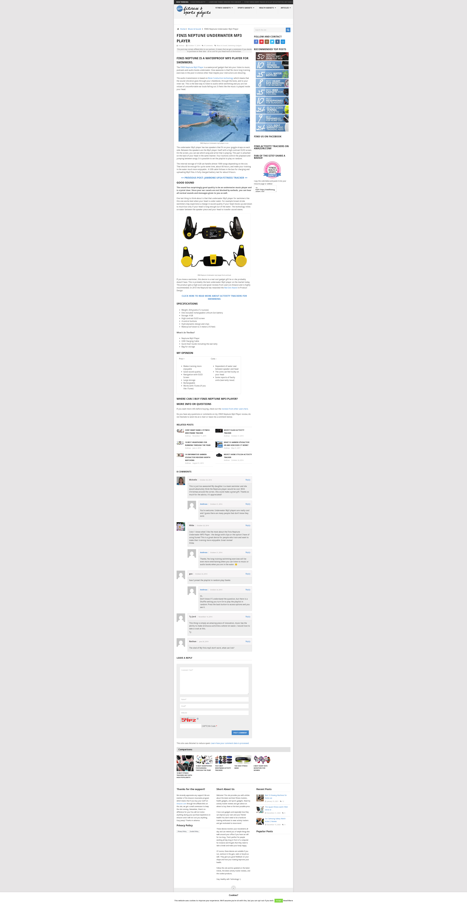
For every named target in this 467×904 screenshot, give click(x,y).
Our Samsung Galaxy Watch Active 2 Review (275, 820)
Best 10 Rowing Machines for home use (276, 796)
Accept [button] (278, 901)
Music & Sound (194, 29)
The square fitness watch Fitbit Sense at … (276, 808)
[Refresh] (197, 718)
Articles (285, 8)
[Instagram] (267, 42)
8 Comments (208, 45)
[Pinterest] (261, 42)
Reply (248, 480)
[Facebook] (256, 42)
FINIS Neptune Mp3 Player (192, 67)
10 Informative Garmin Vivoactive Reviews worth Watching (197, 457)
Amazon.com (181, 804)
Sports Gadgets (245, 8)
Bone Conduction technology (220, 78)
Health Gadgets (266, 8)
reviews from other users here (235, 409)
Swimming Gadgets (235, 45)
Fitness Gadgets (223, 8)
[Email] (283, 42)
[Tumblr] (277, 42)
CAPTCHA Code (209, 726)
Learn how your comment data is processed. (230, 743)
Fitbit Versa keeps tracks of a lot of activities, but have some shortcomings (241, 2)
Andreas (181, 45)
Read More (288, 900)
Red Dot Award (230, 288)
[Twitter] (272, 42)
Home (182, 29)
